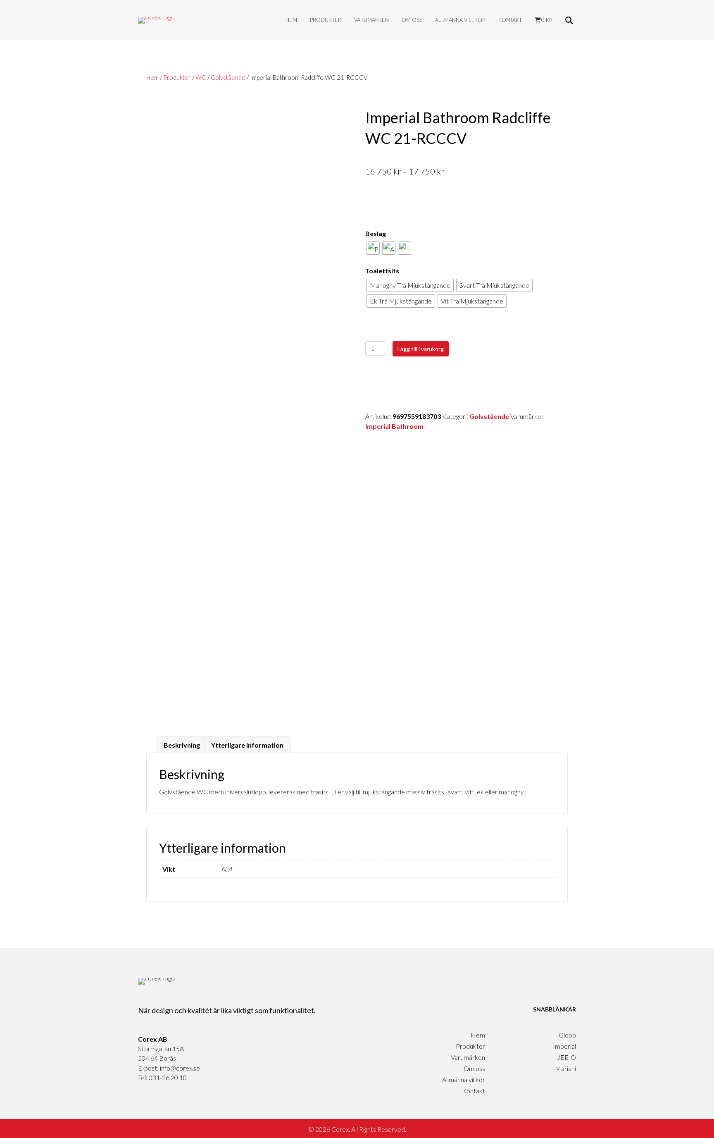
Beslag (375, 233)
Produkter (325, 20)
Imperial (564, 1046)
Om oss (412, 20)
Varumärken (371, 20)
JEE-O (566, 1057)
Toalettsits (382, 271)
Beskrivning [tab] (182, 745)
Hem (291, 20)
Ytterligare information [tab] (247, 745)
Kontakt (510, 20)
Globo (567, 1035)
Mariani (565, 1068)
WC (200, 77)
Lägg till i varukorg (420, 348)
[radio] (373, 248)
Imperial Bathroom (394, 426)
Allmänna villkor (460, 20)
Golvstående (228, 77)
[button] (570, 20)
